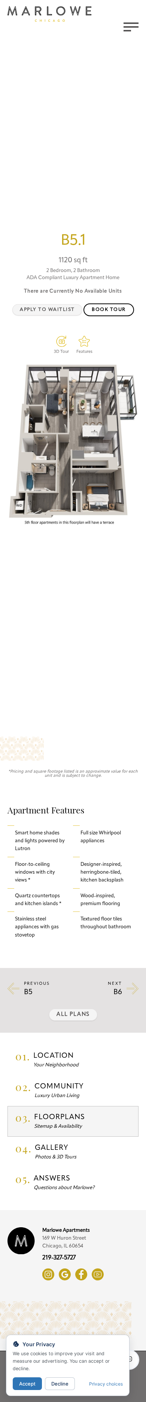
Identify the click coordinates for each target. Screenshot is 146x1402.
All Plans (73, 1014)
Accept (27, 1384)
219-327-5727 (59, 1258)
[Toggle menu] (131, 27)
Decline (60, 1384)
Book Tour (109, 309)
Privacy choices (106, 1384)
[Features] (84, 341)
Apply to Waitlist (47, 309)
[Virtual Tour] (61, 341)
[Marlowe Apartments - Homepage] (49, 14)
